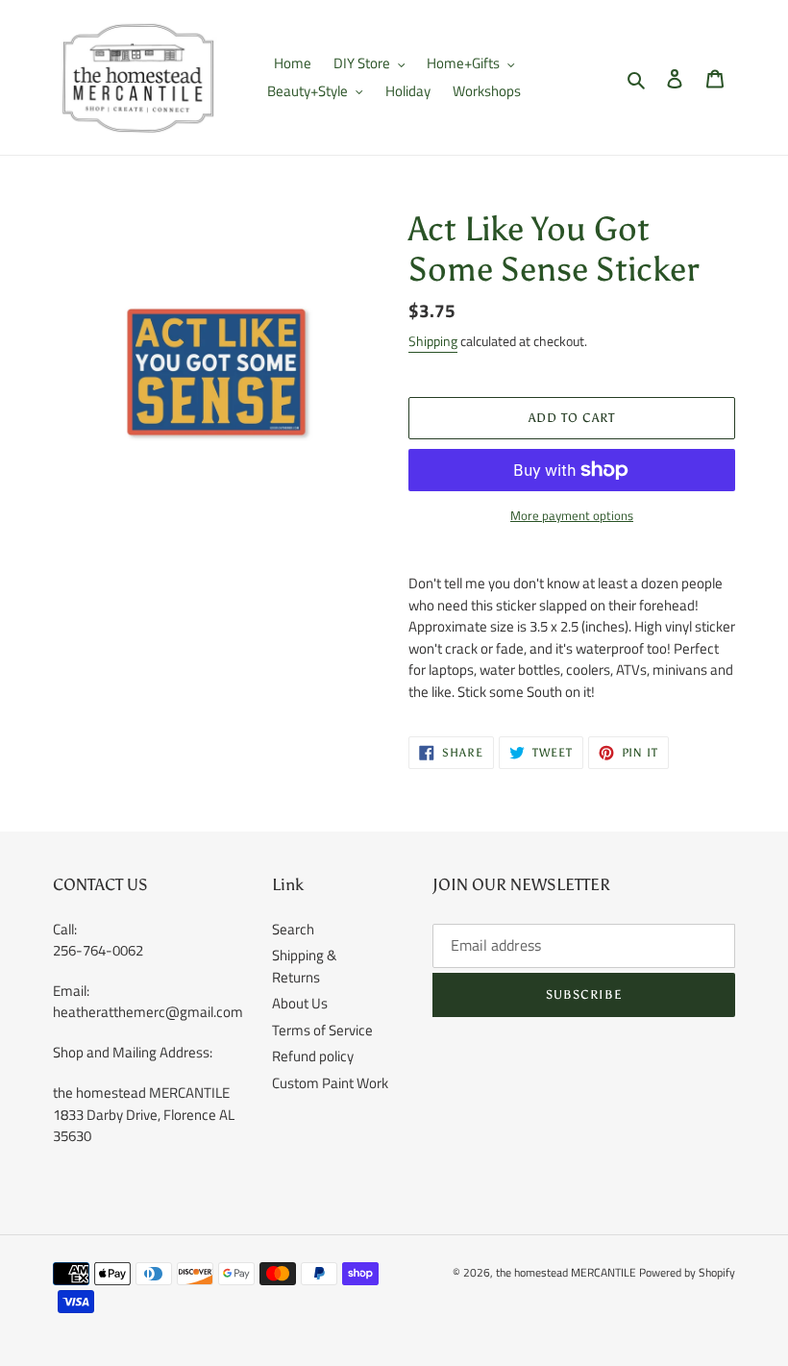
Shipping (432, 341)
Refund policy (313, 1056)
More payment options (571, 516)
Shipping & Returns (304, 966)
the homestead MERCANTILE (566, 1272)
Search (293, 929)
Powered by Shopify (687, 1272)
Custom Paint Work (330, 1083)
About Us (300, 1003)
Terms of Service (322, 1030)
